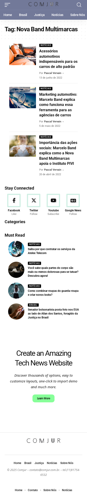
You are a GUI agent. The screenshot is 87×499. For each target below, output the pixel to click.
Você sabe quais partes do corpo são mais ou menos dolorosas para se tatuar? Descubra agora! (53, 271)
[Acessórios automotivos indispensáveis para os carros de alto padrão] (22, 54)
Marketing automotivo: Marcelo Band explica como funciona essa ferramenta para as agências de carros (58, 105)
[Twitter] (33, 205)
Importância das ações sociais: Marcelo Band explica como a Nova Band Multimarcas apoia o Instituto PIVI (58, 153)
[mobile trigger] (9, 5)
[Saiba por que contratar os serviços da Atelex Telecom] (16, 249)
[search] (79, 5)
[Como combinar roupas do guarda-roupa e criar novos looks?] (16, 291)
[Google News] (73, 205)
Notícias (46, 45)
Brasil (33, 305)
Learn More (43, 398)
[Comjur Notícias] (43, 4)
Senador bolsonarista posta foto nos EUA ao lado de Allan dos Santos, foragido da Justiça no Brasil (53, 313)
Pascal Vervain (52, 73)
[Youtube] (53, 205)
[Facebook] (14, 205)
